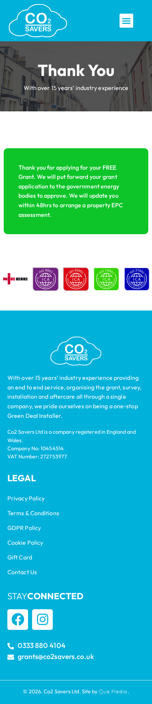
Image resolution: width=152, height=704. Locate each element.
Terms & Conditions (33, 513)
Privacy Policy (26, 498)
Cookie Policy (25, 542)
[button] (127, 21)
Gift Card (19, 557)
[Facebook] (17, 619)
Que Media (113, 691)
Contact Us (22, 572)
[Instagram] (42, 619)
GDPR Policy (24, 527)
